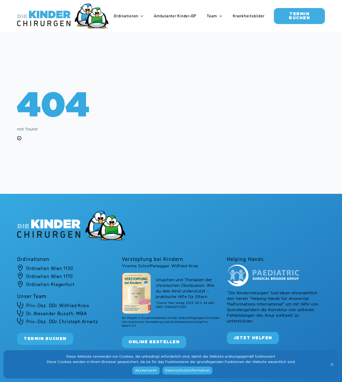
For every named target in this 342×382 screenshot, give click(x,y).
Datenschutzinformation (187, 370)
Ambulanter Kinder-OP (175, 15)
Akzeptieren (146, 370)
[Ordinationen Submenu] (143, 16)
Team (212, 15)
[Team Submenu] (222, 16)
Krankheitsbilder (249, 15)
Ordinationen (126, 15)
